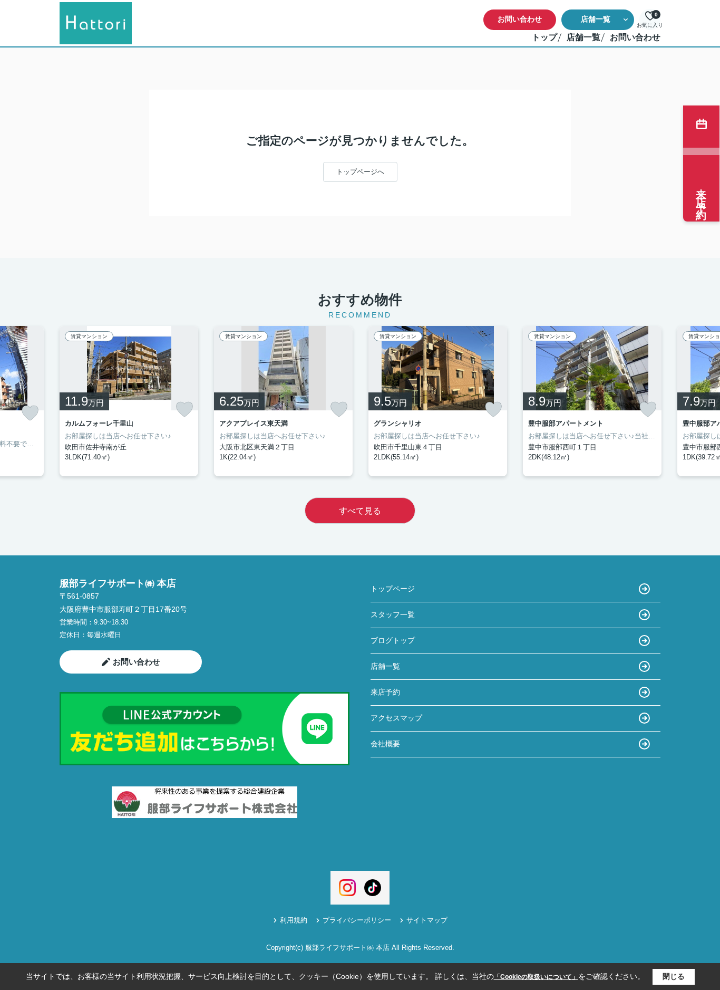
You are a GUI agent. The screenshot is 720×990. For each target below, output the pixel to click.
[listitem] (129, 401)
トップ (544, 37)
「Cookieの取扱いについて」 (536, 977)
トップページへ (360, 172)
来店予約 (385, 692)
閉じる (674, 976)
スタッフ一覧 (393, 614)
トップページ (393, 588)
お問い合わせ (520, 19)
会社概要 (385, 743)
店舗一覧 (595, 19)
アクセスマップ (396, 718)
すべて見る (360, 510)
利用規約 (293, 920)
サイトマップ (426, 920)
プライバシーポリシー (357, 920)
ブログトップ (393, 640)
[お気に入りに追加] (30, 413)
